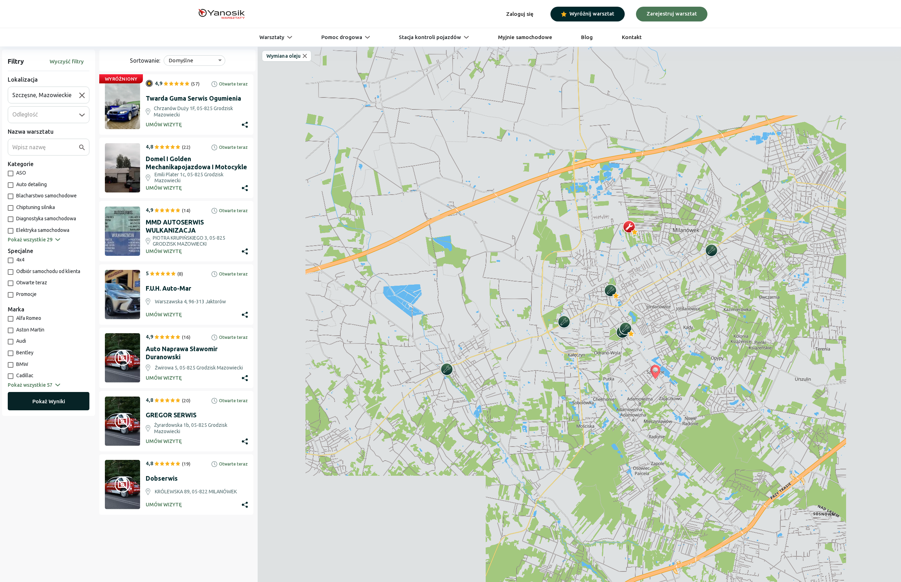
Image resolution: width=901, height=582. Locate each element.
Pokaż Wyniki (48, 401)
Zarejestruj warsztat (672, 14)
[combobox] (45, 95)
